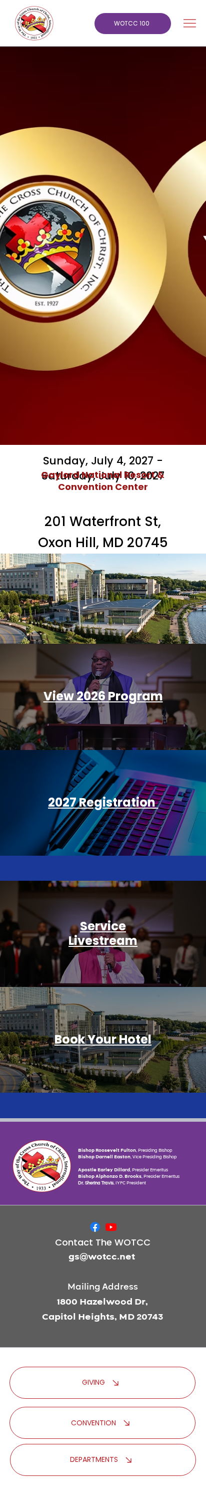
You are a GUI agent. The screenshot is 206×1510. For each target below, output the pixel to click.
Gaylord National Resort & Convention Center (102, 480)
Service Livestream (103, 933)
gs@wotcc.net (101, 1256)
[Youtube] (111, 1226)
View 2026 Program (103, 696)
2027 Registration (103, 802)
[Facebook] (95, 1226)
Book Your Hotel (103, 1039)
